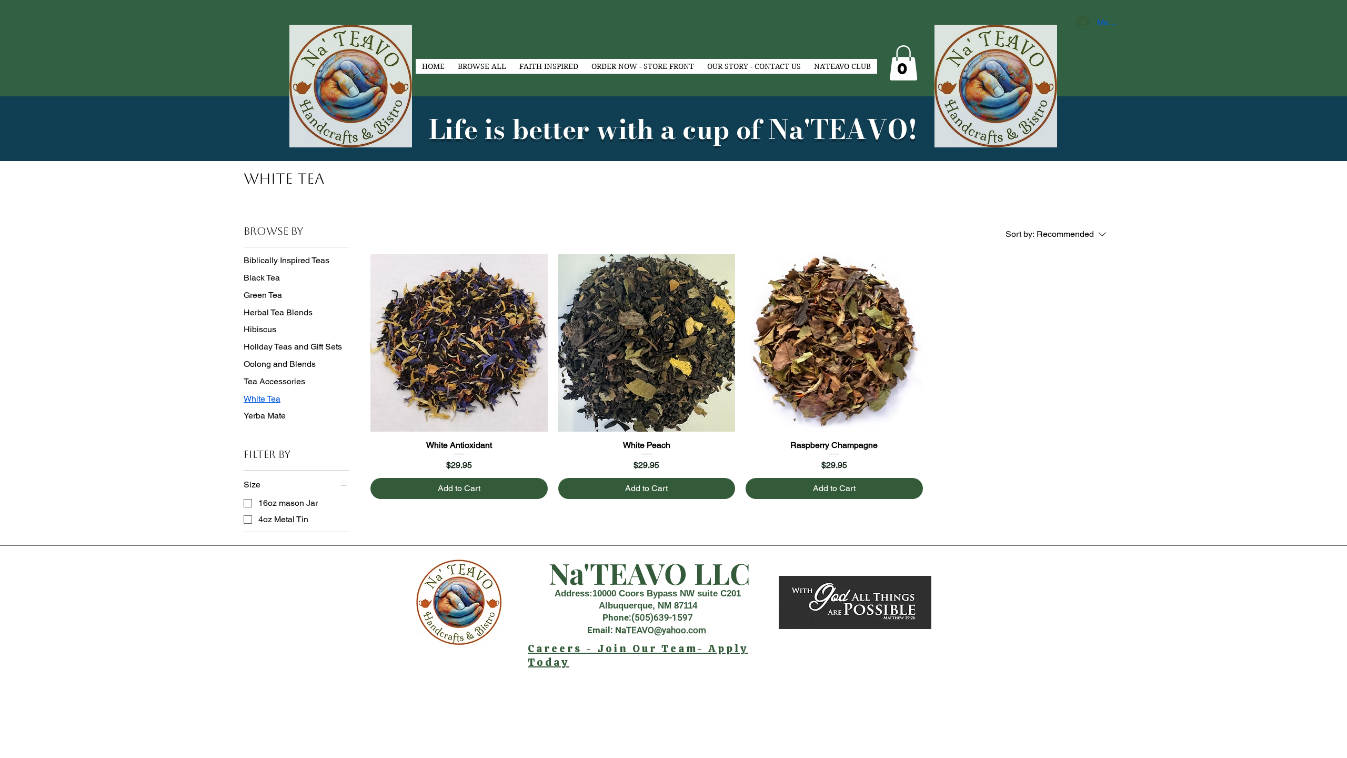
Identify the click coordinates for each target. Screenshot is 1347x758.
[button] (903, 63)
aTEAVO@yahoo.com (663, 630)
